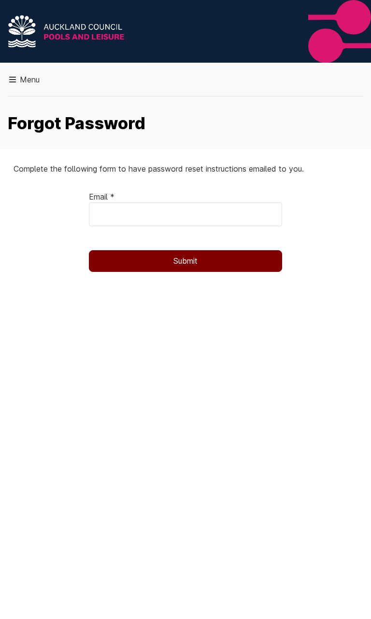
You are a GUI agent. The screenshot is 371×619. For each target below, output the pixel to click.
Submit (185, 261)
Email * (101, 197)
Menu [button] (28, 79)
